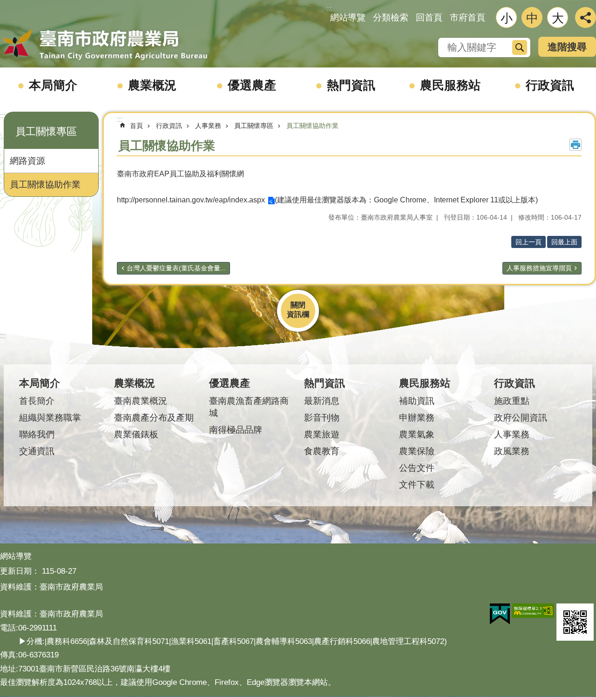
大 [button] (558, 18)
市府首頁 (467, 17)
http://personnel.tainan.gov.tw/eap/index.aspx (191, 200)
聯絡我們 (36, 434)
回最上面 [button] (564, 242)
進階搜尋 (567, 46)
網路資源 (27, 161)
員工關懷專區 (253, 125)
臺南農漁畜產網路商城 (249, 407)
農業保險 (416, 451)
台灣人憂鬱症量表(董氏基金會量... (176, 268)
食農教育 (321, 451)
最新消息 (321, 401)
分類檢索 (390, 17)
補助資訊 (416, 401)
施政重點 (511, 401)
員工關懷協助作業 (45, 184)
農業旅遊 (321, 434)
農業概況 (152, 85)
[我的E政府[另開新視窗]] (500, 614)
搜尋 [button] (519, 47)
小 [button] (507, 18)
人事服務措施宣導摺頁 (539, 268)
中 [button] (532, 18)
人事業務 (208, 125)
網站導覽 (348, 17)
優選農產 (252, 85)
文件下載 (416, 484)
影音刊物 (321, 417)
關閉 (298, 305)
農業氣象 (416, 434)
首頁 (136, 125)
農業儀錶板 (136, 434)
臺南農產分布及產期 (154, 417)
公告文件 (416, 468)
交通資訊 (36, 451)
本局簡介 (53, 85)
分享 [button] (585, 17)
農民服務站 (450, 85)
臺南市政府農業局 (105, 45)
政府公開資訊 (520, 417)
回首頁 (429, 17)
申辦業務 (416, 417)
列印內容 (575, 145)
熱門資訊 (351, 85)
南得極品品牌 (235, 430)
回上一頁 (528, 242)
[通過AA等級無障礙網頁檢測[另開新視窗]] (533, 610)
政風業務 (511, 451)
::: (3, 116)
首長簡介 (36, 401)
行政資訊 (550, 85)
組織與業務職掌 (50, 417)
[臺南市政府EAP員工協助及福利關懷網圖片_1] (575, 622)
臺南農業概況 (140, 401)
